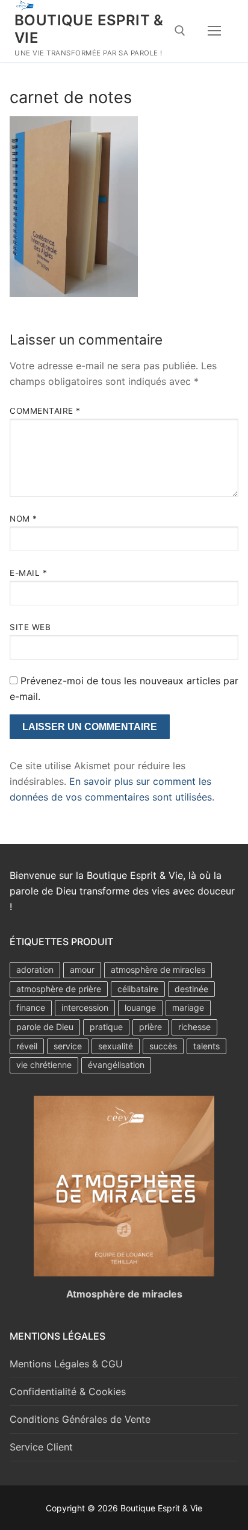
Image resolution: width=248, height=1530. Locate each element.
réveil (26, 1046)
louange (140, 1007)
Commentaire (45, 411)
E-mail (28, 573)
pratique (106, 1027)
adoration (35, 969)
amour (82, 969)
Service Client (41, 1447)
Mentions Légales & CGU (66, 1364)
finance (30, 1007)
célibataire (137, 989)
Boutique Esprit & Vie (89, 28)
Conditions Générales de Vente (80, 1419)
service (68, 1046)
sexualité (115, 1046)
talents (206, 1046)
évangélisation (116, 1065)
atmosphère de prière (58, 989)
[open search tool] (180, 30)
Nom (23, 518)
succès (163, 1046)
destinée (191, 989)
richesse (194, 1027)
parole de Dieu (44, 1027)
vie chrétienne (44, 1065)
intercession (84, 1007)
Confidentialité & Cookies (68, 1391)
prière (150, 1027)
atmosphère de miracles (158, 969)
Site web (30, 627)
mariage (188, 1007)
